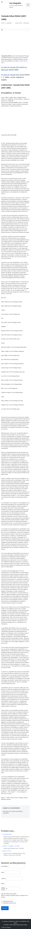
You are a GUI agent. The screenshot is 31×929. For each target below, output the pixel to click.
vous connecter (12, 811)
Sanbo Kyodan (8, 59)
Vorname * (3, 878)
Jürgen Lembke (18, 23)
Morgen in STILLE (7, 851)
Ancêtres (3, 23)
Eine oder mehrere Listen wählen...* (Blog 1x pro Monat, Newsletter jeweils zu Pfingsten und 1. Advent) (14, 895)
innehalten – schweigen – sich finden (11, 846)
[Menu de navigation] (28, 4)
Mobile (2, 883)
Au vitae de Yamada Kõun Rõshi (12, 75)
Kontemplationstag (7, 834)
